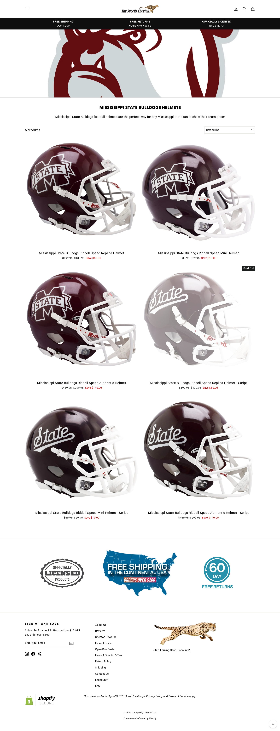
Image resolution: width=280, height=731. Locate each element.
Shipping (100, 667)
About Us (100, 624)
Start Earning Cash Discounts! (171, 650)
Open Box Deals (104, 649)
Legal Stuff (101, 679)
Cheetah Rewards (106, 637)
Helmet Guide (103, 643)
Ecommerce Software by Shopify (140, 718)
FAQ (97, 685)
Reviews (100, 631)
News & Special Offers (108, 655)
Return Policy (103, 661)
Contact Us (102, 673)
